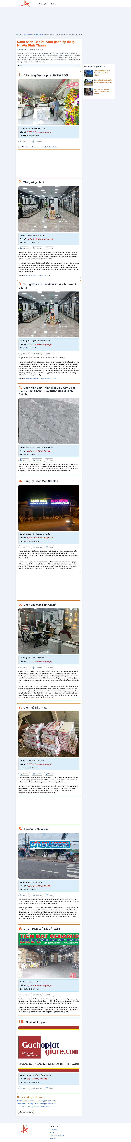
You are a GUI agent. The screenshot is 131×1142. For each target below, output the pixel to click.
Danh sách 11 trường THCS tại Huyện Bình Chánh (36, 1106)
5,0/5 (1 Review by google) (39, 132)
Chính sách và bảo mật (57, 1135)
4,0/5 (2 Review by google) (39, 886)
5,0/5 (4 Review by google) (39, 661)
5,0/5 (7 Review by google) (39, 451)
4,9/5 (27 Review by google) (40, 239)
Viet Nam (27, 34)
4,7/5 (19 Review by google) (40, 537)
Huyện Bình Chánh (37, 34)
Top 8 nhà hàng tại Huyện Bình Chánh (38, 275)
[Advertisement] (65, 19)
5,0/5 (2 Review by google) (39, 344)
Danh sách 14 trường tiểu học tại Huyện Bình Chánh (36, 1104)
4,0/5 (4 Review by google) (39, 985)
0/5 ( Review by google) (38, 1079)
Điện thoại (26, 141)
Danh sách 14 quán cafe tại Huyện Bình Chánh (41, 147)
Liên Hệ (52, 1132)
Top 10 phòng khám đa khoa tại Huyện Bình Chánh (36, 1101)
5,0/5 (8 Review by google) (39, 764)
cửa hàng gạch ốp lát (26, 1112)
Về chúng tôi (53, 1130)
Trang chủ (19, 34)
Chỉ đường (39, 141)
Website (50, 248)
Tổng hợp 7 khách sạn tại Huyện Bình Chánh (41, 378)
